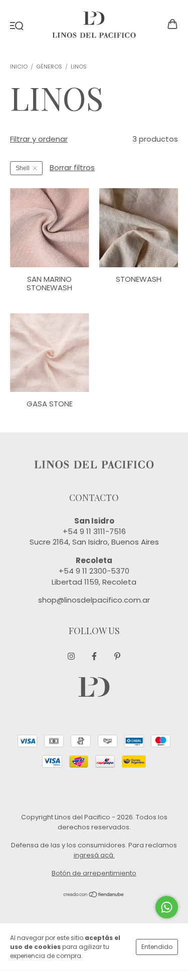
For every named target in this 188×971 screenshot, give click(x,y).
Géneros (49, 67)
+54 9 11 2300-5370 (94, 571)
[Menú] (17, 25)
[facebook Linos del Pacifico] (94, 656)
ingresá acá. (94, 855)
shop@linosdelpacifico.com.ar (94, 600)
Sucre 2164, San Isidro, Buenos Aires (94, 542)
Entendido (156, 946)
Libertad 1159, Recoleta (94, 582)
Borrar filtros (72, 167)
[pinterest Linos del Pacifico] (117, 656)
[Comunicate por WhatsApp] (166, 907)
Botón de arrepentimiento (94, 873)
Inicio (19, 67)
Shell (23, 168)
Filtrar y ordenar (39, 139)
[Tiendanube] (94, 895)
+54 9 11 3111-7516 (94, 531)
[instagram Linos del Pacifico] (71, 656)
